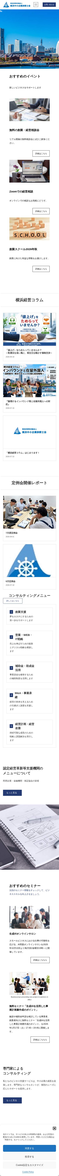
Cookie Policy (28, 1172)
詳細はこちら (41, 154)
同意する (29, 1148)
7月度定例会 (12, 533)
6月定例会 (10, 581)
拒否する (29, 1156)
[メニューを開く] (36, 4)
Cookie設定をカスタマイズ (29, 1165)
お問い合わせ (49, 4)
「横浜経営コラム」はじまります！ (23, 452)
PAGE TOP (54, 1138)
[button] (54, 1128)
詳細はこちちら (40, 960)
